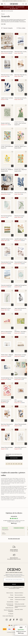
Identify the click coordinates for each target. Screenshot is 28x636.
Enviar (14, 584)
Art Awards (10, 613)
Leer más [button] (3, 24)
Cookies (16, 601)
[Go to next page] (21, 464)
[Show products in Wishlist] (23, 3)
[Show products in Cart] (26, 3)
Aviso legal (11, 597)
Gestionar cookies (19, 609)
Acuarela (11, 11)
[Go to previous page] (7, 464)
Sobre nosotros (10, 592)
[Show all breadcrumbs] (2, 11)
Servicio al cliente (19, 595)
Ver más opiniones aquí (14, 538)
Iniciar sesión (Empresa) (8, 615)
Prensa (11, 595)
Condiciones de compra (20, 599)
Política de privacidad (17, 587)
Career (11, 599)
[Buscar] (4, 3)
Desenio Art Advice (19, 592)
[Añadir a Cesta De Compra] (12, 48)
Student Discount (9, 607)
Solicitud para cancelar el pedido (20, 607)
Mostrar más (14, 458)
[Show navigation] (2, 3)
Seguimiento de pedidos (20, 597)
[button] (21, 630)
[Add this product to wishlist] (12, 34)
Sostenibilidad (10, 601)
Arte (6, 11)
